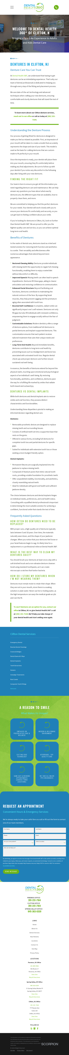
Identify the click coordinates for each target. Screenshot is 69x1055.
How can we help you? (10, 848)
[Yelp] (31, 1028)
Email (37, 835)
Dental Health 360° (19, 75)
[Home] (34, 7)
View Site (35, 974)
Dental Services (34, 933)
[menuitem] (34, 642)
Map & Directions (34, 977)
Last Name (38, 829)
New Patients (34, 937)
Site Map (34, 949)
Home (34, 925)
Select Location (40, 841)
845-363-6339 (34, 911)
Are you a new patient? (10, 841)
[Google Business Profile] (34, 1028)
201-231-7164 (34, 900)
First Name (7, 829)
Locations (34, 941)
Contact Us (34, 945)
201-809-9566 (34, 966)
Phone (5, 835)
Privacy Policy (34, 953)
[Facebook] (38, 1028)
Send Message (11, 871)
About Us (34, 929)
